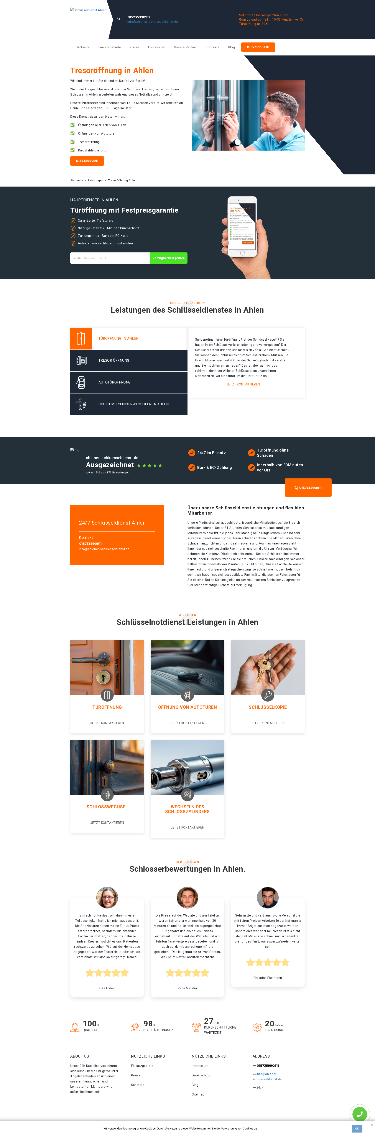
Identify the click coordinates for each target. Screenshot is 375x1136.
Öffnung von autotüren (187, 707)
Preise (134, 47)
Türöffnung (107, 707)
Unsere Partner (185, 47)
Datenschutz (201, 1075)
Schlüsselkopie (268, 707)
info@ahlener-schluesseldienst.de (152, 21)
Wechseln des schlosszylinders (187, 809)
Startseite (82, 47)
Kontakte (212, 47)
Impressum (156, 47)
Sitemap (198, 1094)
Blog (231, 47)
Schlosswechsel (107, 806)
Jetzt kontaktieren (243, 384)
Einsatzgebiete (110, 47)
